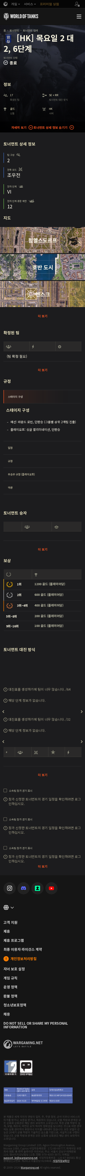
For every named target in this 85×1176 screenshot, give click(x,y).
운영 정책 (10, 987)
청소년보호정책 (14, 1005)
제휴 (6, 931)
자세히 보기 (18, 127)
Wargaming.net (30, 1167)
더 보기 (42, 316)
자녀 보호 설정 (14, 969)
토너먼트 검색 (30, 30)
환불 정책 (10, 996)
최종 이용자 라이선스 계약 (22, 949)
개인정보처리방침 (23, 959)
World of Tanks (20, 16)
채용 (6, 1014)
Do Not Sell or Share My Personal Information (35, 1025)
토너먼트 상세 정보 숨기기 (50, 127)
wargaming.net (23, 1044)
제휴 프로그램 (13, 940)
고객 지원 (10, 922)
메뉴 (79, 16)
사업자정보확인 (61, 1161)
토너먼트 (14, 30)
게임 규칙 (10, 978)
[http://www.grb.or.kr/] (42, 1082)
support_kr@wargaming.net (20, 1157)
